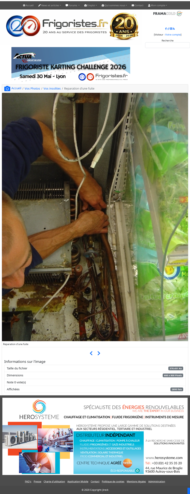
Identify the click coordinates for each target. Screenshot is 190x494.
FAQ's (28, 481)
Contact (95, 481)
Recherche (168, 40)
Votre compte (173, 34)
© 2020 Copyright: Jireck (95, 489)
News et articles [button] (50, 5)
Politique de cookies (113, 481)
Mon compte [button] (157, 5)
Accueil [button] (29, 5)
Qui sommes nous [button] (114, 5)
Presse (37, 481)
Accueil (16, 88)
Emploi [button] (91, 5)
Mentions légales (136, 481)
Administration (156, 481)
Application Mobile (77, 481)
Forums (73, 5)
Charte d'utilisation (54, 481)
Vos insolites (52, 88)
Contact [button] (138, 5)
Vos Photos (32, 88)
